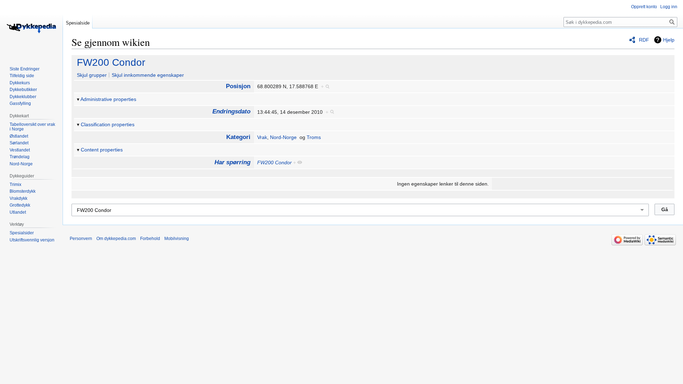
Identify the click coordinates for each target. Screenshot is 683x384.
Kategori (238, 137)
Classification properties (107, 124)
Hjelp (668, 40)
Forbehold (150, 238)
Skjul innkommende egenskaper (148, 75)
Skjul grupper (92, 75)
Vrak (262, 137)
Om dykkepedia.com (116, 238)
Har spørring (232, 162)
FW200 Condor (111, 62)
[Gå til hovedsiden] (31, 28)
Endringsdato (231, 111)
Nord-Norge (283, 137)
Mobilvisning (176, 238)
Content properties (102, 150)
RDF (644, 40)
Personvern (81, 238)
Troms (314, 137)
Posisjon (238, 86)
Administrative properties (108, 99)
